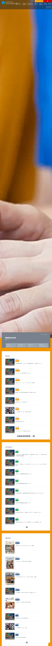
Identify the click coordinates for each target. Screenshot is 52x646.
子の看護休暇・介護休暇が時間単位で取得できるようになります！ (29, 493)
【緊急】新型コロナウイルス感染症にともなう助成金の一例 (28, 522)
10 (27, 436)
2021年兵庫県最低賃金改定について (23, 483)
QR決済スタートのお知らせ (21, 402)
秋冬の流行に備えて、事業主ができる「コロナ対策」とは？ (28, 512)
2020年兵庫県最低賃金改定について (23, 502)
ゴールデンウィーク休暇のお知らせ (23, 431)
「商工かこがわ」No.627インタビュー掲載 (24, 545)
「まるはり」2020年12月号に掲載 (22, 602)
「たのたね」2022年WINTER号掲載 (23, 561)
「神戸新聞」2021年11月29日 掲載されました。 (26, 592)
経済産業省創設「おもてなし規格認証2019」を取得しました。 (28, 363)
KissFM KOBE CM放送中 (20, 637)
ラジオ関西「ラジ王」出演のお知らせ (23, 411)
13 (33, 436)
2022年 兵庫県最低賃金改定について (23, 473)
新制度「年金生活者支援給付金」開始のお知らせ (25, 392)
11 (29, 436)
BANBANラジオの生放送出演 (21, 618)
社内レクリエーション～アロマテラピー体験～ (25, 382)
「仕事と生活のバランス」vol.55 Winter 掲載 (25, 576)
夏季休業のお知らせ (19, 421)
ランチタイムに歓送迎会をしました (23, 373)
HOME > (41, 334)
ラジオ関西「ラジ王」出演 (21, 627)
